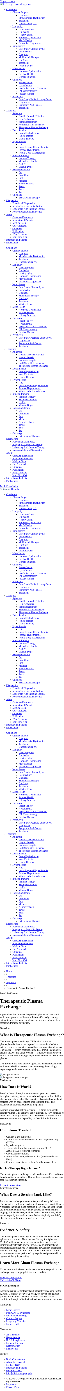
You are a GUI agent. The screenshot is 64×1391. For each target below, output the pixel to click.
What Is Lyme (25, 65)
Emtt (21, 178)
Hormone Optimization (30, 37)
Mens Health (18, 68)
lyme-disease (18, 46)
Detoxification (19, 130)
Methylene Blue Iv (28, 161)
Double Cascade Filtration (31, 116)
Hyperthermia (25, 85)
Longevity (17, 26)
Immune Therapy (27, 158)
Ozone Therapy (26, 138)
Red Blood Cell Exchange (31, 124)
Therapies (11, 110)
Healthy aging (25, 34)
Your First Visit (19, 237)
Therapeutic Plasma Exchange (33, 127)
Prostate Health (26, 74)
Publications (18, 231)
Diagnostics (24, 102)
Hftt (21, 144)
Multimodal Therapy (29, 57)
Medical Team (19, 223)
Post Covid (17, 96)
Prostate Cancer (26, 93)
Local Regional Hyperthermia (33, 147)
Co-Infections (25, 51)
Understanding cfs (28, 23)
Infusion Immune (20, 155)
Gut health (24, 32)
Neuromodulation (21, 169)
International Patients (22, 220)
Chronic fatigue (20, 12)
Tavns (22, 186)
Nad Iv (22, 164)
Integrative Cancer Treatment (33, 88)
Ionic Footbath (26, 135)
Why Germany (19, 234)
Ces (20, 172)
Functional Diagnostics (23, 203)
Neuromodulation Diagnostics (27, 211)
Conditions (11, 9)
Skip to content (7, 1)
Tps (20, 192)
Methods (23, 180)
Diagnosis (23, 15)
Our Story (23, 60)
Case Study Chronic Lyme (32, 48)
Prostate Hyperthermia (30, 150)
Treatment (23, 20)
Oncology (17, 79)
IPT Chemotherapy (28, 91)
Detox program (26, 29)
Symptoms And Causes (30, 105)
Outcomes (17, 228)
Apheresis (17, 113)
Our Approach (19, 225)
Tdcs (21, 189)
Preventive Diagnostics (30, 43)
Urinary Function (27, 77)
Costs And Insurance (22, 217)
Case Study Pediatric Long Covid (35, 99)
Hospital (9, 489)
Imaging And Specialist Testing (27, 206)
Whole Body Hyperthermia (32, 152)
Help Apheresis (26, 119)
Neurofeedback (26, 183)
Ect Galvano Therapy (29, 197)
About (9, 214)
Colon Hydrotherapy (29, 133)
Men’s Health (25, 40)
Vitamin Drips (25, 166)
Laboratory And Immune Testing (28, 209)
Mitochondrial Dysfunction (32, 18)
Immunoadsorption (28, 121)
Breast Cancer (25, 82)
